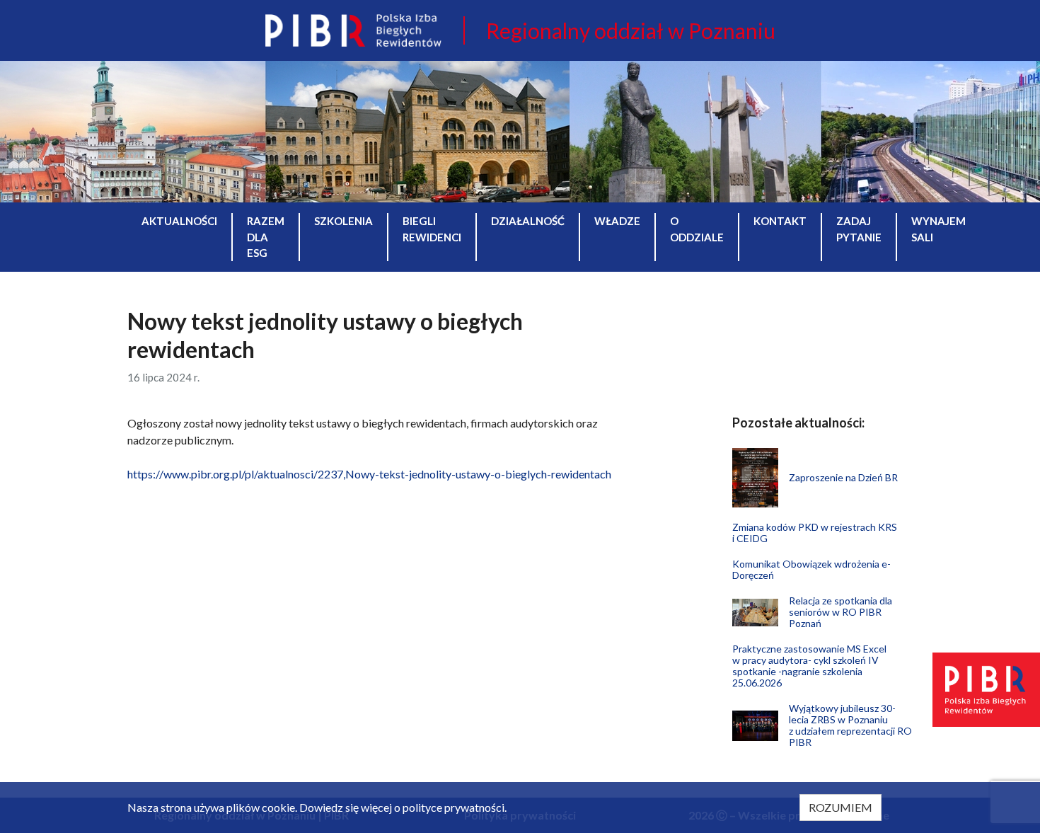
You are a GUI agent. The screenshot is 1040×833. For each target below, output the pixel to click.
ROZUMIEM (840, 807)
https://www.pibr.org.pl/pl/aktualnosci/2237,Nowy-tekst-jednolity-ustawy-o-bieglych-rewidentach (369, 474)
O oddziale (697, 228)
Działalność (528, 220)
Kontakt (780, 220)
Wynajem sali (938, 228)
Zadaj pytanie (859, 228)
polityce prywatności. (455, 807)
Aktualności (179, 220)
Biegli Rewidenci (432, 228)
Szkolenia (343, 220)
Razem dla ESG (265, 236)
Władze (617, 220)
